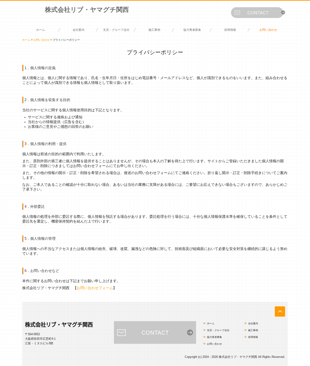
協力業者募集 (192, 30)
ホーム (40, 30)
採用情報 (230, 30)
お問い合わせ (268, 30)
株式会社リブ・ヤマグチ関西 (87, 9)
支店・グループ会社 (116, 30)
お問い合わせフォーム (95, 288)
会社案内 (78, 30)
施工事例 (154, 30)
